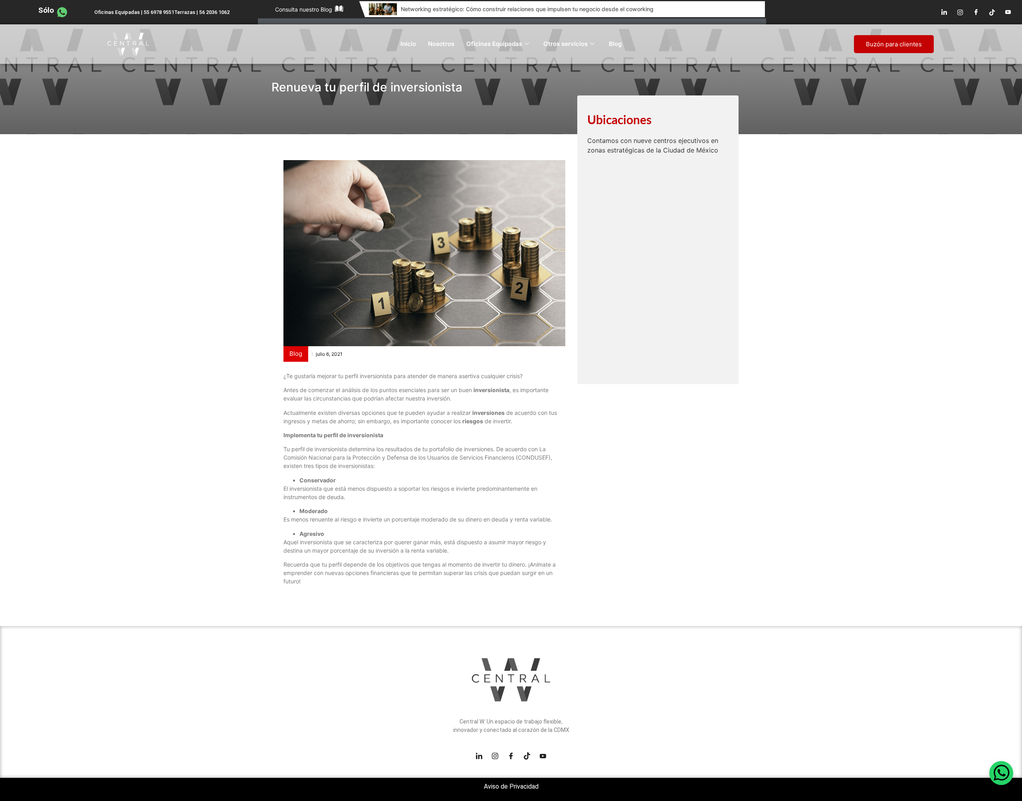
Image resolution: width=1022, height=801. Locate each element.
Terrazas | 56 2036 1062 (202, 12)
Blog (615, 44)
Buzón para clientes (894, 44)
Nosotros (441, 44)
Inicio (408, 44)
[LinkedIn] (944, 12)
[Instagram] (960, 12)
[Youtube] (1008, 12)
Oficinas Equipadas (494, 44)
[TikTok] (992, 12)
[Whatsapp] (1001, 773)
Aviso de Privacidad (511, 786)
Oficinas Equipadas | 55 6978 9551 (134, 12)
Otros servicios (565, 44)
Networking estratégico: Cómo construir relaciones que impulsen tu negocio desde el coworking (527, 9)
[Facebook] (976, 12)
